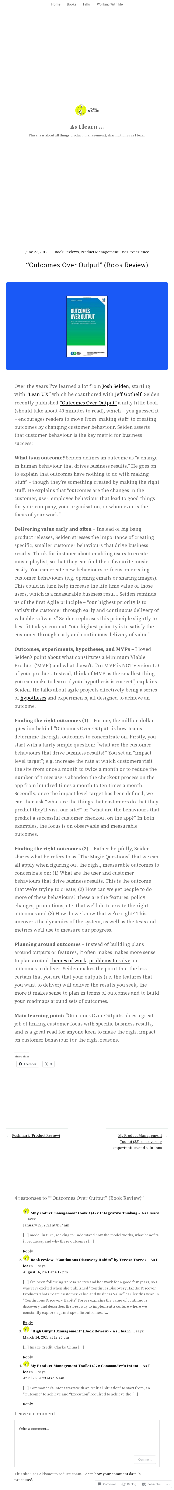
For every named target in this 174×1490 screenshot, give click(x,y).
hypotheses (33, 698)
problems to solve (109, 961)
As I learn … (87, 127)
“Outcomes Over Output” (88, 403)
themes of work (68, 961)
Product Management (99, 252)
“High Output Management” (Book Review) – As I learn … (83, 1331)
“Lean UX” (39, 394)
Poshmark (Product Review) (36, 1135)
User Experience (134, 252)
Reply (28, 1251)
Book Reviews (67, 252)
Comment (145, 1459)
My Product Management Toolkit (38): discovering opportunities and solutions (137, 1141)
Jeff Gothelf (128, 394)
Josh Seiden (115, 386)
